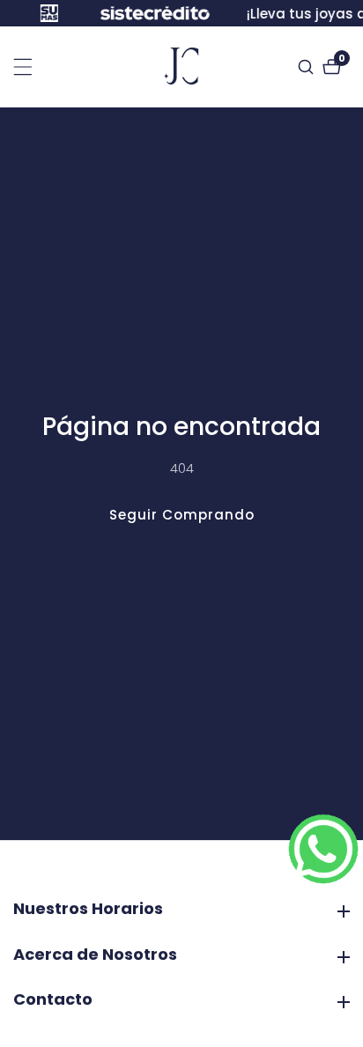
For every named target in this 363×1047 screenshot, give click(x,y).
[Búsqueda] (308, 67)
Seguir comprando (182, 514)
